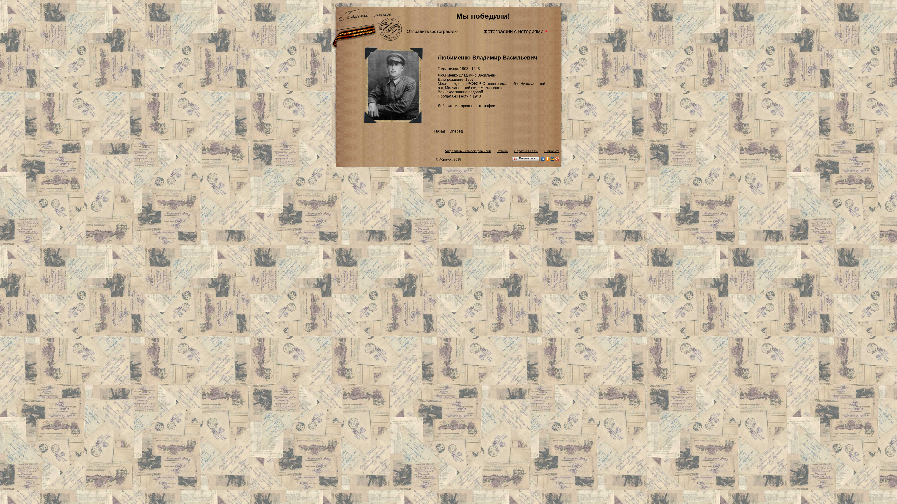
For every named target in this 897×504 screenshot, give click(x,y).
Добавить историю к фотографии (466, 106)
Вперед (456, 131)
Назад (439, 131)
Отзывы (502, 151)
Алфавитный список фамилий (468, 151)
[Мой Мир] (552, 159)
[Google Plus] (557, 159)
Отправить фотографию (432, 31)
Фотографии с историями (513, 31)
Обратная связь (526, 151)
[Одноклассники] (547, 159)
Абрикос (445, 159)
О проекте (551, 151)
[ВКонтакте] (542, 159)
